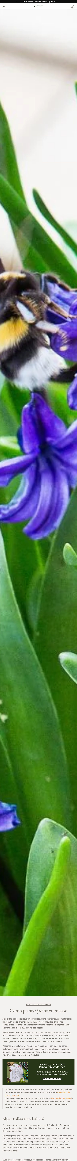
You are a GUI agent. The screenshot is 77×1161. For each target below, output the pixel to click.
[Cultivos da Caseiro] (38, 6)
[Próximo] (61, 1)
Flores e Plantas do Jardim (38, 1004)
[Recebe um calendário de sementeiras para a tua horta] (38, 1072)
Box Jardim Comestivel (61, 1098)
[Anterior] (16, 1)
